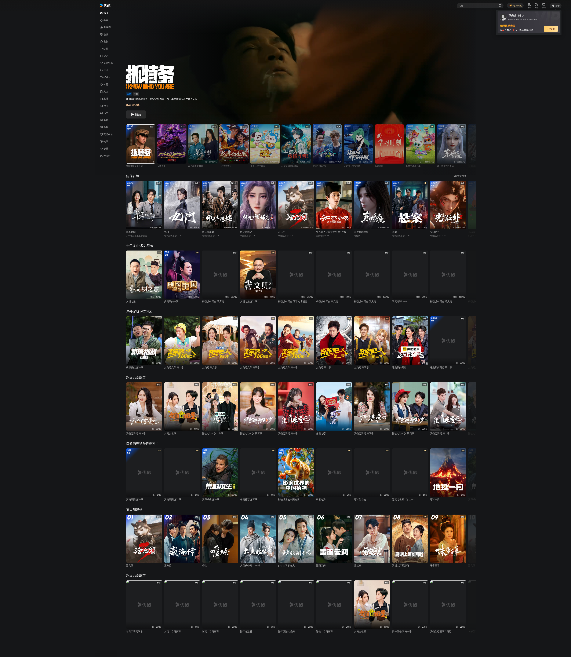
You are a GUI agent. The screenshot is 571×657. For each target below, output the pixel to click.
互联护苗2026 (459, 176)
